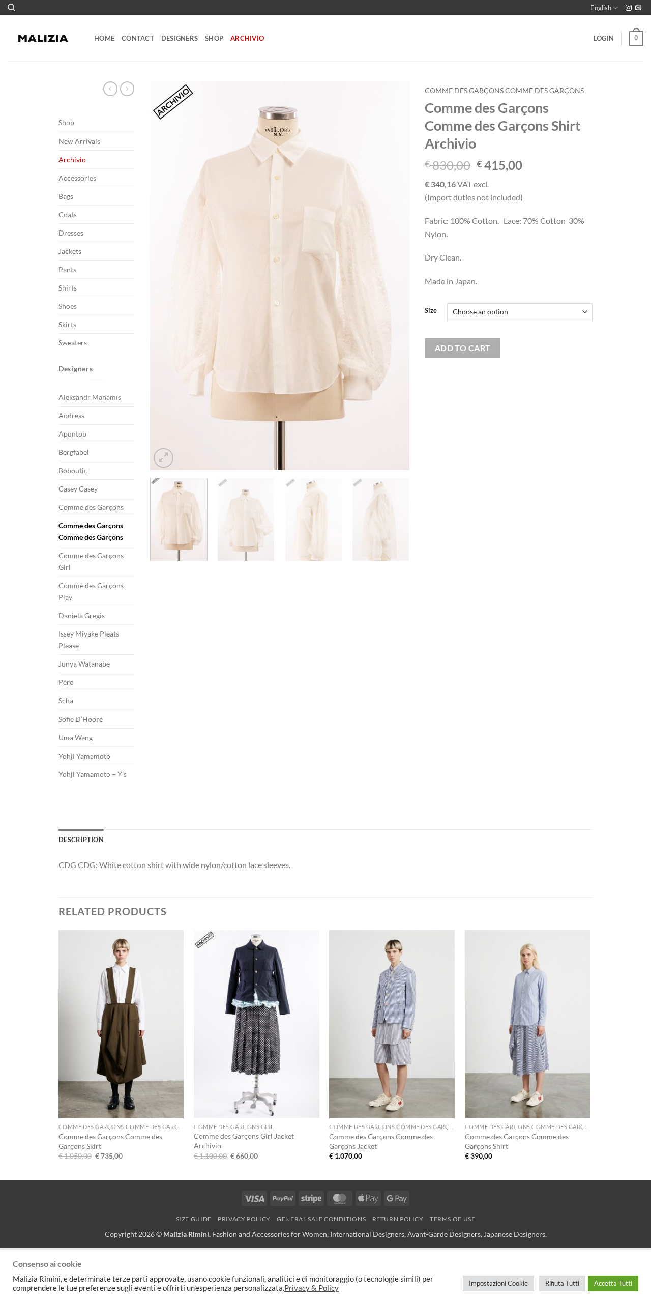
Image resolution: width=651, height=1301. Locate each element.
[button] (604, 38)
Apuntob (72, 433)
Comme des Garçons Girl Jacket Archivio (244, 1141)
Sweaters (72, 342)
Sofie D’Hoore (80, 719)
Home (104, 38)
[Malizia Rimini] (43, 38)
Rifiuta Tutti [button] (562, 1283)
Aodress (71, 415)
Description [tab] (81, 839)
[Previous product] (127, 88)
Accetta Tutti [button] (613, 1283)
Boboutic (72, 470)
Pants (67, 269)
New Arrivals (79, 141)
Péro (66, 682)
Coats (67, 214)
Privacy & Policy (311, 1288)
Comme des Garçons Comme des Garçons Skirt (110, 1141)
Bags (65, 196)
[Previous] (168, 276)
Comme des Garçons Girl (91, 561)
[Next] (391, 276)
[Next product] (110, 88)
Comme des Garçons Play (91, 591)
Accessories (77, 178)
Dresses (70, 232)
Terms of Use (452, 1219)
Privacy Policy (244, 1219)
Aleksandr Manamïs (89, 397)
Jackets (69, 251)
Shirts (67, 287)
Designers (179, 38)
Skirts (67, 324)
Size (431, 310)
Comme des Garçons (91, 507)
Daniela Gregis (81, 615)
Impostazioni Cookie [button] (498, 1283)
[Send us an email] (638, 8)
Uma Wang (75, 737)
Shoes (67, 306)
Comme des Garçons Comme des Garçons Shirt (517, 1141)
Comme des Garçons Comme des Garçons (90, 531)
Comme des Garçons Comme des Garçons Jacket (381, 1141)
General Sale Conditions (321, 1219)
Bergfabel (73, 452)
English (600, 8)
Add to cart (463, 348)
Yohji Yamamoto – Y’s (92, 774)
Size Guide (194, 1219)
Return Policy (398, 1219)
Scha (65, 700)
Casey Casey (78, 488)
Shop (214, 38)
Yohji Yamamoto (84, 755)
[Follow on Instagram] (629, 8)
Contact (138, 38)
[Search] (11, 8)
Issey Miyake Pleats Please (88, 639)
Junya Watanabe (84, 663)
